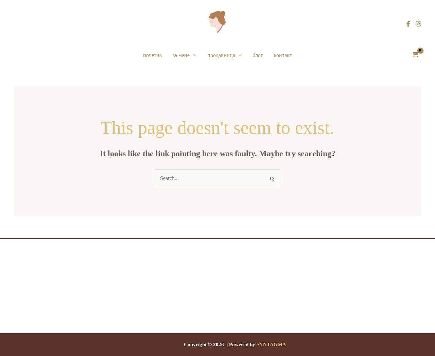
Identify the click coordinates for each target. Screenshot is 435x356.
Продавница (221, 55)
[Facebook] (408, 24)
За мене (181, 55)
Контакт (283, 55)
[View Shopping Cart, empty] (415, 55)
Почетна (152, 55)
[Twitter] (217, 329)
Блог (258, 55)
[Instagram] (418, 24)
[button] (193, 55)
